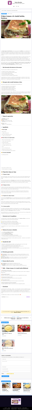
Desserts (6, 383)
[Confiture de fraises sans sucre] (23, 328)
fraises (16, 383)
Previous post (13, 316)
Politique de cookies (14, 408)
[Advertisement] (16, 45)
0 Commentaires (10, 13)
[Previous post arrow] (1, 317)
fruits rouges (19, 383)
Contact (9, 407)
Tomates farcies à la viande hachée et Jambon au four (22, 318)
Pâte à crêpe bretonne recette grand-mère (7, 349)
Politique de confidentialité (6, 408)
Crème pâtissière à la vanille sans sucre (7, 334)
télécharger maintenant (17, 312)
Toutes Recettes (18, 2)
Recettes (5, 13)
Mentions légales (24, 407)
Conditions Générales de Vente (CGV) (16, 407)
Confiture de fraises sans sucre (22, 333)
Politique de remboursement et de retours (23, 408)
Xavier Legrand (4, 332)
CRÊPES (2, 13)
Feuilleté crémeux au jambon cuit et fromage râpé (9, 318)
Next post (18, 316)
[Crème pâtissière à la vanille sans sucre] (8, 328)
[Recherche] (16, 6)
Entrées (27, 383)
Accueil (6, 407)
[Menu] (14, 6)
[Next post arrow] (30, 317)
